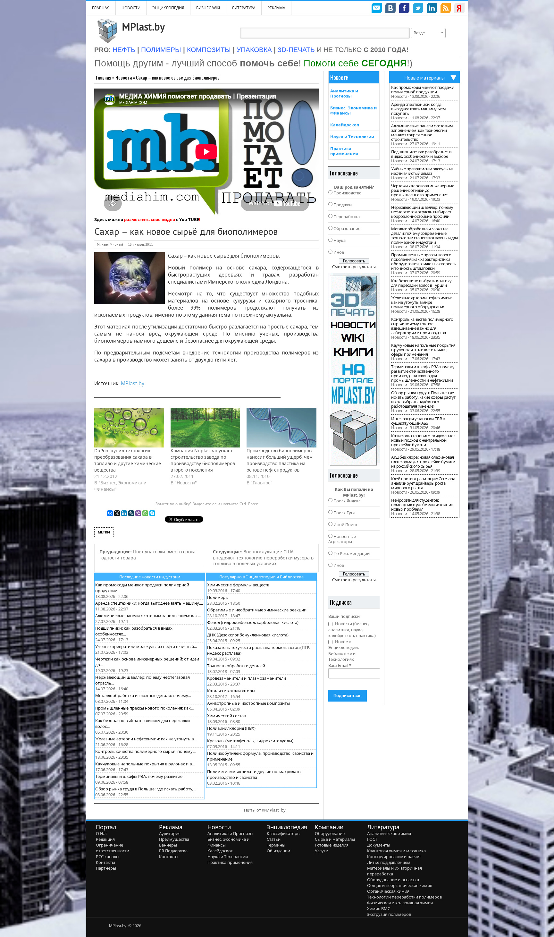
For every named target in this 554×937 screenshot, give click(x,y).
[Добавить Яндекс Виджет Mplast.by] (459, 9)
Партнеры (106, 868)
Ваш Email (339, 665)
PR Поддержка (173, 851)
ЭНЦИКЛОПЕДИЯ (168, 8)
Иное (338, 252)
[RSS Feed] (446, 9)
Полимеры (218, 597)
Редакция (105, 839)
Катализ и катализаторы (231, 691)
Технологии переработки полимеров (404, 897)
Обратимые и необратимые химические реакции (256, 610)
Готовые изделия (331, 845)
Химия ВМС (378, 908)
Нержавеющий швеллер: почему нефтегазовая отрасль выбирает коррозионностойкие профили (422, 211)
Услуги (321, 851)
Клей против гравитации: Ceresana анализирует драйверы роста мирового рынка (423, 483)
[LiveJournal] (131, 513)
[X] (117, 513)
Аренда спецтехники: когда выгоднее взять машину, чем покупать (418, 108)
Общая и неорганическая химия (399, 885)
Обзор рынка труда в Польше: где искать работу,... (145, 789)
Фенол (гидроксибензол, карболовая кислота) (252, 622)
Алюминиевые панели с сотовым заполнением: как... (148, 615)
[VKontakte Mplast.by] (390, 9)
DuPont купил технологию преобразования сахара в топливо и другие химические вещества (127, 460)
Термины (276, 845)
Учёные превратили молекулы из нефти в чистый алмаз (422, 171)
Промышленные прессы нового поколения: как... (144, 708)
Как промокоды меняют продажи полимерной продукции (422, 89)
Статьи (274, 839)
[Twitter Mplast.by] (418, 9)
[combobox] (428, 33)
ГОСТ (372, 839)
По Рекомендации (351, 553)
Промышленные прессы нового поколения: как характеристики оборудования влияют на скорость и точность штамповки (423, 261)
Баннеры (168, 845)
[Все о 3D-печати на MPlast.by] (354, 369)
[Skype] (152, 513)
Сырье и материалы (335, 839)
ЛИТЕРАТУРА (244, 8)
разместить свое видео (149, 219)
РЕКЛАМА (276, 8)
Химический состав (226, 716)
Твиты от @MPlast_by (264, 810)
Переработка (346, 216)
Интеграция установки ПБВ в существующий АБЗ (418, 421)
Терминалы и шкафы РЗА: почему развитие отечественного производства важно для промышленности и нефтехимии (423, 373)
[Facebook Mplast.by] (404, 9)
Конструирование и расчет (394, 856)
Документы (378, 845)
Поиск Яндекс (346, 501)
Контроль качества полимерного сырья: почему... (145, 751)
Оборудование (330, 833)
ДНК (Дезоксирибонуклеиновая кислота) (248, 635)
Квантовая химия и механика (396, 851)
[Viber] (138, 513)
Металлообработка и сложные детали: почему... (143, 695)
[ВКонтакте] (110, 513)
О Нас (101, 833)
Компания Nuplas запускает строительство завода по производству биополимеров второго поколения (203, 460)
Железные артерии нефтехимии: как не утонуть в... (146, 739)
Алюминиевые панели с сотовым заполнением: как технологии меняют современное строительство (422, 132)
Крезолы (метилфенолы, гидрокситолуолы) (250, 741)
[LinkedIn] (124, 513)
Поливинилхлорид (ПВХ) (231, 728)
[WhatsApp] (145, 513)
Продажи (342, 205)
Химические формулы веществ (238, 585)
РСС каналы (107, 856)
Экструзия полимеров (389, 914)
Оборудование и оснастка (393, 879)
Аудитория (169, 833)
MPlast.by (143, 26)
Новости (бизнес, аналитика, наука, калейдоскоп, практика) (352, 629)
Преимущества (174, 839)
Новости (131, 8)
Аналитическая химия (389, 833)
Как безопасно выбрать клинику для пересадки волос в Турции (421, 283)
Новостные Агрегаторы (342, 538)
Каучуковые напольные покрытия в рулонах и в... (145, 764)
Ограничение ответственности (112, 848)
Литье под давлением (388, 862)
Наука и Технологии (352, 137)
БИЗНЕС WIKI (208, 8)
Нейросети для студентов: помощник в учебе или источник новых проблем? (422, 504)
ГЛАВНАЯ (101, 8)
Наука (339, 240)
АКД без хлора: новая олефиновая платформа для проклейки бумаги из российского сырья (423, 461)
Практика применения (344, 151)
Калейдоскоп (344, 125)
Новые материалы (424, 77)
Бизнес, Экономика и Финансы (353, 110)
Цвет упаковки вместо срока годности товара (147, 555)
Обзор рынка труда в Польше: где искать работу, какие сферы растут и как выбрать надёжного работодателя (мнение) (423, 399)
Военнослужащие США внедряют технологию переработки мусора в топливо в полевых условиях (263, 557)
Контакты (105, 862)
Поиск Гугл (344, 512)
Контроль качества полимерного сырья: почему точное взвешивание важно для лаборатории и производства (422, 326)
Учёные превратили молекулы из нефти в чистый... (146, 646)
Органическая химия (388, 891)
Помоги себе (355, 63)
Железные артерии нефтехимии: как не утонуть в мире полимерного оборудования (421, 302)
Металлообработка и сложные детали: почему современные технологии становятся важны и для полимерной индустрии (424, 235)
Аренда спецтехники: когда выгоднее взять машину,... (149, 603)
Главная (103, 77)
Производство (347, 193)
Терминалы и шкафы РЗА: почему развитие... (140, 776)
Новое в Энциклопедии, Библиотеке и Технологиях (343, 650)
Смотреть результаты (354, 266)
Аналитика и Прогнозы (344, 93)
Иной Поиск (345, 524)
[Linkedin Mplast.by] (432, 9)
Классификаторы (283, 833)
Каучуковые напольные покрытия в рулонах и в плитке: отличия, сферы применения (423, 349)
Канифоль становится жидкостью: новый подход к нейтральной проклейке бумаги (422, 440)
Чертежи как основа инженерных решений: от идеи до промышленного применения (422, 190)
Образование (346, 228)
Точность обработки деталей (236, 666)
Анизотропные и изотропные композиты (248, 703)
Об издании (278, 851)
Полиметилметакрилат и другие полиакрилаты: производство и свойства (254, 774)
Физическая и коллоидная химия (400, 903)
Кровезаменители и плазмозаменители (246, 678)
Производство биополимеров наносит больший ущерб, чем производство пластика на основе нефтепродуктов (280, 460)
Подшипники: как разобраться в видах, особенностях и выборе (421, 154)
